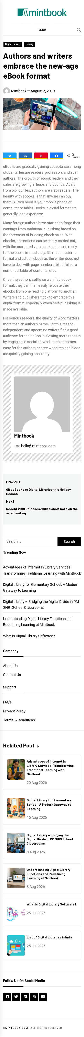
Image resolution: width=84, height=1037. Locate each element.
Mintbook (18, 91)
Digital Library (13, 44)
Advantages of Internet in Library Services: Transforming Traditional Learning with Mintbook (50, 767)
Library (29, 44)
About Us (10, 666)
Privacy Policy (14, 711)
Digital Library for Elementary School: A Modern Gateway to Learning (49, 804)
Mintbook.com (16, 1028)
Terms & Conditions (19, 720)
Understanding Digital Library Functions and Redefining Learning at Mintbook (48, 874)
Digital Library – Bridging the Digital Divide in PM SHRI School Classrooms (50, 839)
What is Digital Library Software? (29, 636)
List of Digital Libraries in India (49, 937)
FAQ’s (7, 702)
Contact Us (12, 675)
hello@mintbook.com (38, 446)
